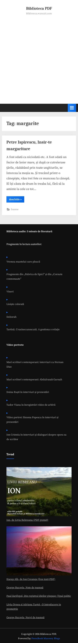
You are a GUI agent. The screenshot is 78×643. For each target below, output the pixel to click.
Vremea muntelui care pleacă (23, 261)
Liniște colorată (15, 304)
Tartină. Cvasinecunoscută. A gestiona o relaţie (33, 329)
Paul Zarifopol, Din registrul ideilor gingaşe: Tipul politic (38, 596)
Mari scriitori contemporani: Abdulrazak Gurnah (34, 379)
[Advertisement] (39, 57)
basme (15, 209)
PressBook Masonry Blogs (45, 638)
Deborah (11, 317)
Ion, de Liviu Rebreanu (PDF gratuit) (27, 520)
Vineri (10, 291)
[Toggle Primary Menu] (72, 108)
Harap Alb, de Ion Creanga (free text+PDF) (30, 579)
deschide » (16, 200)
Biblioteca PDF (39, 8)
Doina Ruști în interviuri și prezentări (27, 392)
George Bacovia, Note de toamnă (24, 587)
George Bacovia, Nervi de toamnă (25, 617)
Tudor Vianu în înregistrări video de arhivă (30, 405)
